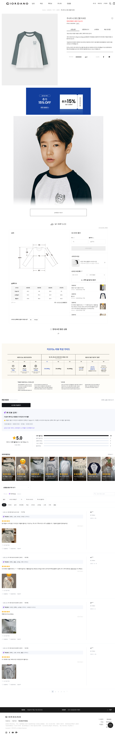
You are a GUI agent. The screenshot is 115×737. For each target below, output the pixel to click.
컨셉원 (69, 3)
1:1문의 (101, 719)
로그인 (94, 3)
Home (44, 10)
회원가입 (100, 3)
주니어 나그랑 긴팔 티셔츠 (68, 10)
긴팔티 (58, 10)
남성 (33, 3)
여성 (41, 3)
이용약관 (14, 721)
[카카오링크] (109, 57)
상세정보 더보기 (58, 212)
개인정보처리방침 (23, 721)
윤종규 (77, 724)
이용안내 (7, 721)
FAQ (102, 722)
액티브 (50, 3)
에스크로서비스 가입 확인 (66, 725)
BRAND (109, 719)
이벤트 (101, 724)
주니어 (60, 3)
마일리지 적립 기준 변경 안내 (34, 710)
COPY (77, 23)
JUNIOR (49, 10)
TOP (54, 10)
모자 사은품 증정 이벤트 (74, 710)
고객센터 (105, 3)
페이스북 (103, 57)
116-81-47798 (17, 725)
